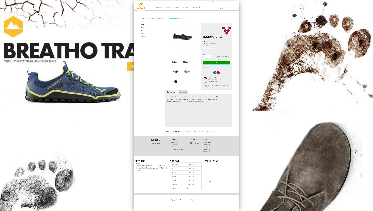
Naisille (143, 30)
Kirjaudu (144, 1)
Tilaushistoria (174, 144)
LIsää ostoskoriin (216, 62)
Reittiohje (208, 181)
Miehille (143, 27)
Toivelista (173, 147)
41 (218, 59)
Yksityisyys (206, 147)
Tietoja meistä (207, 142)
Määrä (204, 54)
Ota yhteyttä (206, 151)
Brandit (159, 8)
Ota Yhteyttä (196, 8)
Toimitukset (206, 144)
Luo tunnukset (152, 1)
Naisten (176, 8)
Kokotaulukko (221, 56)
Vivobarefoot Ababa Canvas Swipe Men (142, 7)
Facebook (196, 143)
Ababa (194, 131)
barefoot (205, 131)
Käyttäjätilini (174, 142)
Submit (220, 8)
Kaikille (143, 36)
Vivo (199, 131)
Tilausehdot (206, 149)
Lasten (185, 8)
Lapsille (143, 33)
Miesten (168, 8)
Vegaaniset (213, 131)
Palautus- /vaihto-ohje (177, 149)
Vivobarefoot (186, 131)
